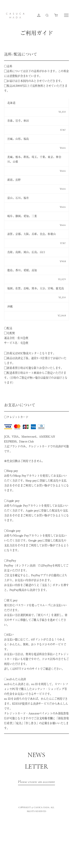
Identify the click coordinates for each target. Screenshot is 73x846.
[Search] (46, 15)
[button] (54, 15)
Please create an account (36, 782)
